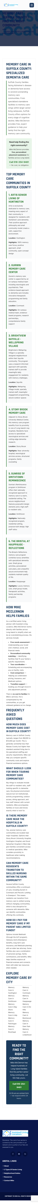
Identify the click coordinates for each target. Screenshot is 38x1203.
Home (4, 30)
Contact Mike (9, 1180)
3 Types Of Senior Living (13, 1169)
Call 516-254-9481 (19, 162)
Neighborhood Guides (12, 1173)
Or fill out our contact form (19, 1093)
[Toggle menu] (31, 5)
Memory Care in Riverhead (12, 1029)
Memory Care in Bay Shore (12, 1007)
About (6, 1166)
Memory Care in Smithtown (12, 998)
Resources (8, 1177)
